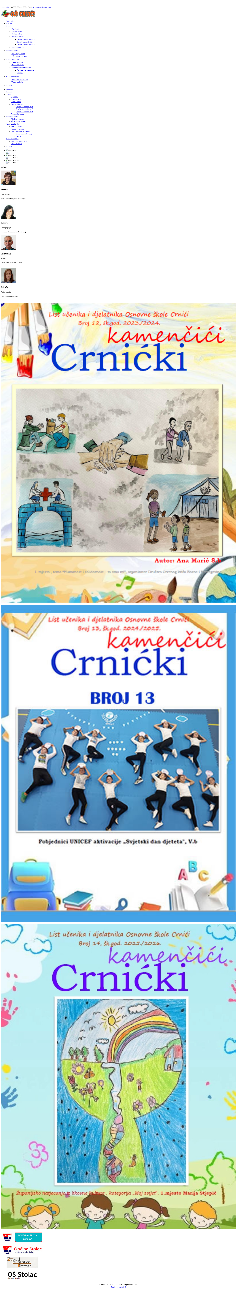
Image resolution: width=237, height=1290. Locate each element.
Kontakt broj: (6, 7)
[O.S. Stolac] (22, 1280)
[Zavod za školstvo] (22, 1268)
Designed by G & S (118, 1287)
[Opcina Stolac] (22, 1255)
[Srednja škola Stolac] (22, 1243)
